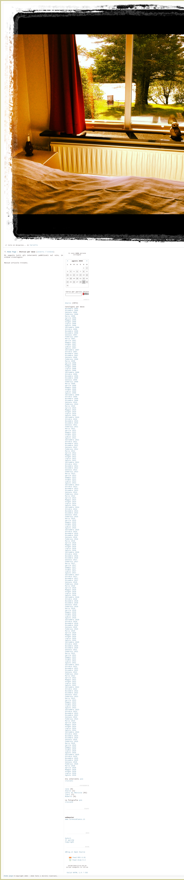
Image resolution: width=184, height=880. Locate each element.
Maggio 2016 (70, 545)
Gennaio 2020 (71, 627)
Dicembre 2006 (71, 333)
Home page (8, 876)
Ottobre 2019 (71, 622)
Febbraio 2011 (71, 427)
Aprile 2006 (70, 318)
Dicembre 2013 (71, 490)
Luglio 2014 (70, 504)
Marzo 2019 (70, 608)
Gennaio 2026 (71, 762)
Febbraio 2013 (71, 472)
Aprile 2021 (70, 655)
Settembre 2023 (72, 710)
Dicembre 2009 (71, 400)
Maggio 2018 (70, 590)
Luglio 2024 (70, 728)
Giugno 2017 (70, 569)
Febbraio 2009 (71, 382)
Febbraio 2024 (71, 719)
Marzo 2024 (70, 721)
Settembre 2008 (72, 372)
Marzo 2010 (70, 406)
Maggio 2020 (70, 635)
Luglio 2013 (70, 481)
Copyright (69, 842)
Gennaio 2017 (71, 560)
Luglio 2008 (70, 369)
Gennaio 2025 (71, 740)
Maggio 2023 (70, 702)
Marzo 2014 (70, 496)
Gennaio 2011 (71, 425)
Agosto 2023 (70, 708)
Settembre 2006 (72, 327)
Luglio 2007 (70, 346)
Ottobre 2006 (71, 329)
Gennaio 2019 (71, 605)
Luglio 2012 (70, 459)
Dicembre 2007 (71, 355)
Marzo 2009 (70, 384)
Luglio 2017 (70, 571)
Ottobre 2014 (71, 509)
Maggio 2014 (70, 500)
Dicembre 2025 (71, 760)
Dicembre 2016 (71, 558)
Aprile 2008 (70, 363)
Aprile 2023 (70, 700)
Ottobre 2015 (71, 532)
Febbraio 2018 (71, 584)
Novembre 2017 (71, 578)
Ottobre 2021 (71, 667)
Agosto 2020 (70, 640)
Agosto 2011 (70, 438)
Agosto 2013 (70, 483)
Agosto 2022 (70, 685)
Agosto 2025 (70, 753)
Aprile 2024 (70, 723)
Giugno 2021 (70, 659)
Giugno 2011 (70, 434)
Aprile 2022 (70, 678)
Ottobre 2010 (71, 419)
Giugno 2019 (70, 614)
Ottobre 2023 (71, 711)
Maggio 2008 (70, 365)
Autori (68, 838)
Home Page (11, 252)
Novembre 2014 (71, 511)
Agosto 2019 (70, 618)
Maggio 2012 (70, 455)
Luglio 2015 (70, 526)
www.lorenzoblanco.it (75, 819)
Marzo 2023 (70, 698)
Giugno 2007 (70, 344)
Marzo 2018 (70, 586)
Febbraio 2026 (71, 764)
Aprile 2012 (70, 453)
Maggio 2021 (70, 657)
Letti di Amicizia (73, 793)
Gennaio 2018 (71, 582)
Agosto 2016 (70, 550)
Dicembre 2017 (71, 580)
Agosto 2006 (70, 326)
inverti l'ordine (45, 252)
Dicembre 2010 (71, 423)
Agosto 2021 (70, 663)
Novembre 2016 (71, 556)
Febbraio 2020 (71, 629)
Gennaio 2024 (71, 717)
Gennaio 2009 (71, 380)
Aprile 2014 (70, 498)
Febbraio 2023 (71, 697)
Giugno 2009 (70, 389)
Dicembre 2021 (71, 670)
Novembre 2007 (71, 354)
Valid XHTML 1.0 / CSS (77, 873)
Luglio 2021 (70, 661)
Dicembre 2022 (71, 693)
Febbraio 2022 (71, 674)
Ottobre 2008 (71, 374)
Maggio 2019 (70, 612)
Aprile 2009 (70, 385)
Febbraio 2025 (71, 741)
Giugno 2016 (70, 547)
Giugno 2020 (70, 637)
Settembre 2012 (72, 462)
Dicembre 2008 (71, 378)
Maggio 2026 (70, 770)
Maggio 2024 (70, 725)
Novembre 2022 (71, 691)
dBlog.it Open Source (75, 852)
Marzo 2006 (70, 316)
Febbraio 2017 (71, 562)
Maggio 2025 (70, 747)
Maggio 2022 (70, 680)
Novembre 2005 (71, 309)
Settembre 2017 (72, 575)
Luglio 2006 (70, 324)
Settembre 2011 (72, 440)
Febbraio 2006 (71, 314)
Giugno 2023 (70, 704)
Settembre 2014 (72, 507)
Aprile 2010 (70, 408)
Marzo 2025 (70, 743)
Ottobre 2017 (71, 577)
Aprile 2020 (70, 633)
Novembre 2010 (71, 421)
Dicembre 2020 (71, 648)
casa (67, 789)
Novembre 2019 (71, 623)
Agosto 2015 (70, 528)
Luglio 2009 (70, 391)
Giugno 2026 (70, 771)
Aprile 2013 (70, 475)
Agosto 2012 (70, 460)
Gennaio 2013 (71, 470)
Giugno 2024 (70, 726)
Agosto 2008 (70, 370)
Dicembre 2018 (71, 603)
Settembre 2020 (72, 642)
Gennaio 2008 (71, 357)
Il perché (69, 840)
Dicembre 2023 (71, 715)
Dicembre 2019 (71, 625)
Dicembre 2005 (71, 311)
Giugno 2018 (70, 592)
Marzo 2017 (70, 563)
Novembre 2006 (71, 331)
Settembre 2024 (72, 732)
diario (68, 303)
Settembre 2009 (72, 395)
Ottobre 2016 (71, 554)
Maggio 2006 (70, 320)
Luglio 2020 (70, 638)
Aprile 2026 (70, 768)
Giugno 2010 (70, 412)
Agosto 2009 (70, 393)
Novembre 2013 (71, 489)
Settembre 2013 (72, 485)
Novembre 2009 (71, 399)
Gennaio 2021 (71, 650)
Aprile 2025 (70, 745)
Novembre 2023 (71, 713)
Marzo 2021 (70, 653)
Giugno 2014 (70, 502)
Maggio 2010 (70, 410)
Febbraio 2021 (71, 652)
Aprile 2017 (70, 565)
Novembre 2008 (71, 376)
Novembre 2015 (71, 533)
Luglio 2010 (70, 414)
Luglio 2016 (70, 548)
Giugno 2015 (70, 524)
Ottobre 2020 (71, 644)
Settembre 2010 (72, 417)
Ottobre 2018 (71, 599)
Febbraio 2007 (71, 337)
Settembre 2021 (72, 665)
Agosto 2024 (70, 730)
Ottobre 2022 (71, 689)
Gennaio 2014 (71, 492)
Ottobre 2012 (71, 464)
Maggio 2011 (70, 432)
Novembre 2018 (71, 601)
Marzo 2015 (70, 519)
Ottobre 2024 (71, 734)
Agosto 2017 (70, 573)
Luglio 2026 (70, 773)
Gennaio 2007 (71, 335)
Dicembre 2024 (71, 738)
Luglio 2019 (70, 616)
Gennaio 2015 (71, 515)
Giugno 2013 (70, 479)
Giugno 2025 (70, 749)
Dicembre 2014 (71, 513)
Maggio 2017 (70, 567)
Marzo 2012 (70, 451)
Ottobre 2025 (71, 756)
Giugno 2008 (70, 367)
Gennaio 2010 (71, 402)
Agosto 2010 (70, 415)
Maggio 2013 (70, 477)
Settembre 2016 (72, 552)
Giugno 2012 (70, 457)
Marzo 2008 (70, 361)
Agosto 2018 (70, 595)
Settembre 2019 (72, 620)
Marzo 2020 (70, 631)
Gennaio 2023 (71, 695)
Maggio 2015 (70, 522)
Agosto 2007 (70, 348)
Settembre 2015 (72, 530)
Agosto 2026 (70, 775)
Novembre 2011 (71, 444)
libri (67, 795)
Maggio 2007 (70, 342)
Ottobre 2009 (71, 397)
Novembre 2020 (71, 646)
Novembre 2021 (71, 668)
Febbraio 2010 (71, 404)
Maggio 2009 (70, 387)
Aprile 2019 (70, 610)
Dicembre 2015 (71, 535)
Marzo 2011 (70, 429)
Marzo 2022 (70, 676)
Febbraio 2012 (71, 449)
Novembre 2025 (71, 758)
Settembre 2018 (72, 597)
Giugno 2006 (70, 322)
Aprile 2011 (70, 430)
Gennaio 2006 (71, 312)
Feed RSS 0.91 (79, 858)
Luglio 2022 (70, 683)
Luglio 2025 (70, 751)
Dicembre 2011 (71, 445)
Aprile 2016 (70, 543)
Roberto (68, 796)
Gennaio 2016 (71, 537)
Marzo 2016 (70, 541)
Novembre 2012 (71, 466)
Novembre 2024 (71, 736)
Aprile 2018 (70, 588)
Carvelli (34, 245)
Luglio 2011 (70, 436)
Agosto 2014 (70, 505)
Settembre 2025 (72, 755)
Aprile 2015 (70, 520)
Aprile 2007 (70, 341)
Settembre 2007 (72, 350)
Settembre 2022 (72, 687)
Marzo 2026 (70, 766)
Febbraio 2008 (71, 359)
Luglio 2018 (70, 593)
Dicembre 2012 (71, 468)
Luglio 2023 (70, 706)
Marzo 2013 (70, 474)
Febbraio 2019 (71, 607)
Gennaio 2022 (71, 672)
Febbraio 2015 (71, 517)
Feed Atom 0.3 (78, 860)
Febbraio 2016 (71, 539)
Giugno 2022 (70, 682)
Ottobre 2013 (71, 487)
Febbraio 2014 (71, 494)
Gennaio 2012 (71, 447)
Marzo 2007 (70, 339)
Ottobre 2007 (71, 352)
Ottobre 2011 (71, 442)
